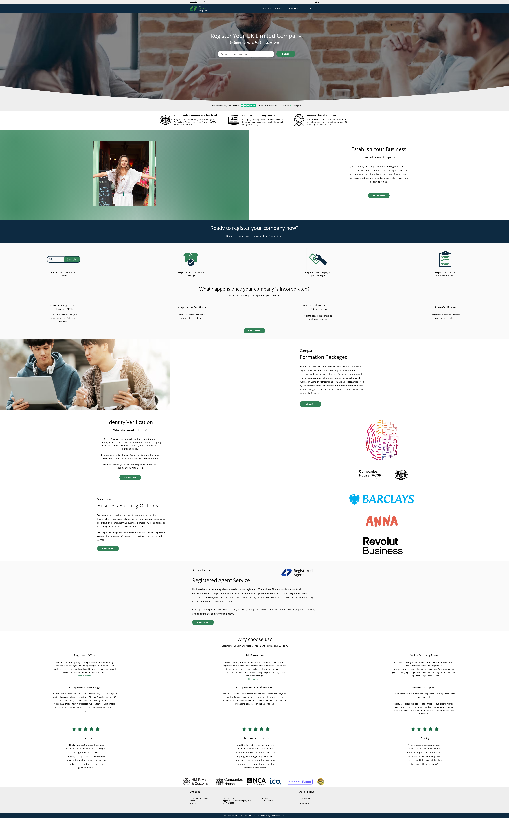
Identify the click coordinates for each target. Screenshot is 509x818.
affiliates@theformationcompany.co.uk (276, 801)
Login (317, 2)
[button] (272, 8)
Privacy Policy (304, 803)
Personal (193, 2)
